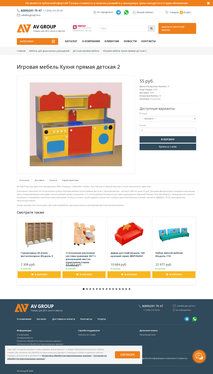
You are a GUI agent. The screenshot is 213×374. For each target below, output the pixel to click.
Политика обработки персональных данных (39, 340)
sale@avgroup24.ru (30, 15)
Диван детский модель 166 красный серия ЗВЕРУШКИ (128, 254)
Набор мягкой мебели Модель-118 (169, 254)
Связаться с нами (86, 334)
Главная (21, 50)
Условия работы (25, 337)
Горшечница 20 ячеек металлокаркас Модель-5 (37, 254)
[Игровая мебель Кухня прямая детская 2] (76, 125)
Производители (147, 334)
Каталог (71, 41)
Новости (130, 41)
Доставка (39, 180)
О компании (91, 41)
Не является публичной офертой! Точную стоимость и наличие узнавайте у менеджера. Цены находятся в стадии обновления (106, 3)
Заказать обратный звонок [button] (173, 28)
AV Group (44, 26)
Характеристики (70, 180)
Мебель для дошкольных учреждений (49, 50)
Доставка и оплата (63, 318)
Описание (24, 180)
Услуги (102, 318)
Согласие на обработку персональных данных (40, 344)
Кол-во (143, 125)
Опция (144, 113)
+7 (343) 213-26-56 (53, 10)
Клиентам (112, 41)
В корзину (167, 139)
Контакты (148, 41)
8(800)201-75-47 (31, 10)
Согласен (127, 354)
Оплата (53, 180)
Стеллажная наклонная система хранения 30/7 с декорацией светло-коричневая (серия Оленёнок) (81, 259)
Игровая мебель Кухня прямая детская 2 (125, 50)
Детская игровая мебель (86, 50)
